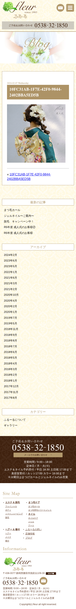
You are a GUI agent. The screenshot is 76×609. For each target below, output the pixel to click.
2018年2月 (10, 374)
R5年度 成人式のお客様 (18, 232)
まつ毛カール (12, 209)
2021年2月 (10, 289)
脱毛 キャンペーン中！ (19, 221)
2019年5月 (10, 323)
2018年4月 (10, 363)
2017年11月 (11, 392)
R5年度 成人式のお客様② (19, 227)
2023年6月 (10, 260)
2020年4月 (10, 300)
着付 (7, 541)
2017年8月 (10, 397)
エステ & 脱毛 (12, 502)
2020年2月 (10, 306)
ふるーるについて (15, 419)
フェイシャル (11, 506)
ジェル (31, 522)
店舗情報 (30, 533)
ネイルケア (33, 518)
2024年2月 (10, 254)
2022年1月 (10, 272)
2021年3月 (10, 283)
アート (31, 525)
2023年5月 (10, 266)
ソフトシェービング (14, 514)
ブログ (28, 537)
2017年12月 (11, 386)
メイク (8, 537)
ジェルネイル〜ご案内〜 (19, 215)
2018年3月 (10, 369)
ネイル (31, 514)
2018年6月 (10, 352)
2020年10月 (11, 294)
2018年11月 (11, 329)
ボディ (8, 510)
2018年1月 (10, 380)
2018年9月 (10, 334)
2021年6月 (10, 277)
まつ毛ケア (34, 502)
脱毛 (7, 517)
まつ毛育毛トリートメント (40, 510)
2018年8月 (10, 340)
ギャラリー (11, 425)
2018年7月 (10, 346)
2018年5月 (10, 357)
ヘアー (8, 533)
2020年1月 (10, 311)
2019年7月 (10, 317)
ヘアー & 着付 (12, 529)
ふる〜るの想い (33, 529)
